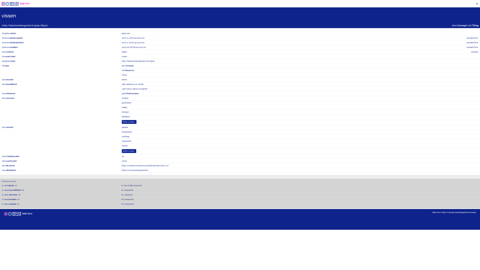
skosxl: (10, 156)
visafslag (125, 137)
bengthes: (9, 33)
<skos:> (13, 190)
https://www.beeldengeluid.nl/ (135, 170)
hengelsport (127, 132)
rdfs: (128, 70)
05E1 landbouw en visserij (132, 84)
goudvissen (126, 103)
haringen (125, 112)
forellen (125, 98)
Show (129, 122)
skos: (459, 25)
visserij (124, 146)
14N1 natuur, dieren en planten (135, 89)
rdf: (5, 66)
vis (123, 156)
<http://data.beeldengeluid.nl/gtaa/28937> (25, 25)
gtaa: (130, 93)
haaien (124, 107)
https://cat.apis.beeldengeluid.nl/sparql (459, 212)
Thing (124, 75)
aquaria (125, 127)
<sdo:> (9, 185)
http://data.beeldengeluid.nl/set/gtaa (138, 61)
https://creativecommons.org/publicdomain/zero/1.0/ (145, 166)
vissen (124, 161)
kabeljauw (126, 117)
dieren (124, 80)
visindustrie (126, 141)
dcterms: (12, 38)
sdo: (473, 25)
